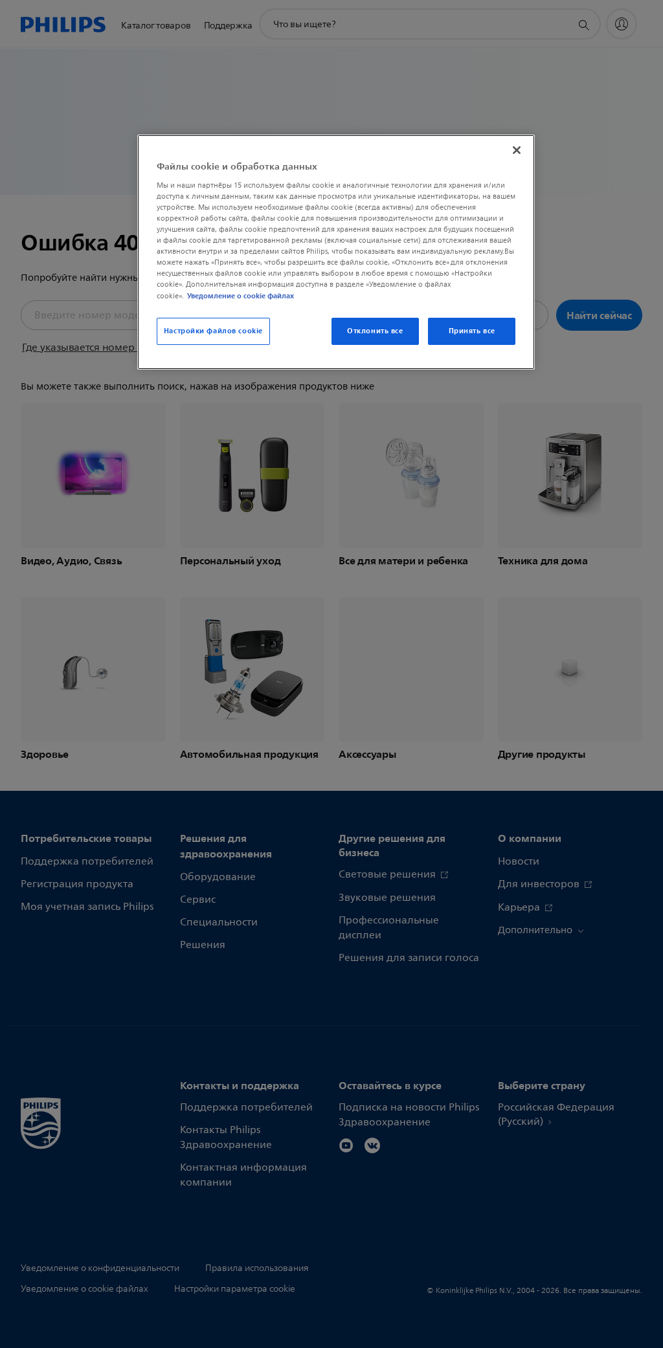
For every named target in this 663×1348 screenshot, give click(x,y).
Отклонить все (375, 330)
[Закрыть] (516, 150)
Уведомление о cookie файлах (240, 295)
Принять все (472, 330)
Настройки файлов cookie (213, 330)
